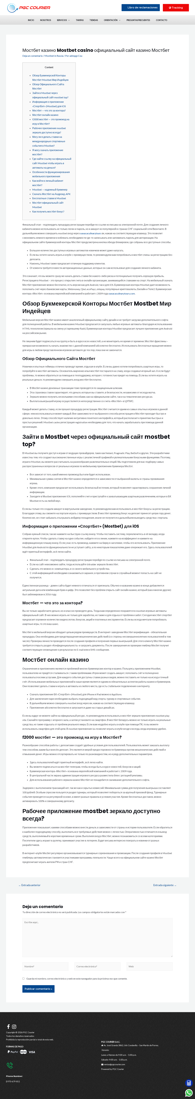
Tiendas (94, 20)
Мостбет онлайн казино (45, 114)
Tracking (177, 7)
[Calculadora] (189, 1083)
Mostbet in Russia (53, 55)
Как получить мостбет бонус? (48, 211)
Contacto (161, 20)
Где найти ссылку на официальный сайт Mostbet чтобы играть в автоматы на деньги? (51, 163)
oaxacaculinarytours (90, 233)
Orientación (110, 20)
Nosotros (45, 20)
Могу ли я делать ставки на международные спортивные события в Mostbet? (48, 141)
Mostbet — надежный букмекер (49, 189)
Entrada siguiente (165, 885)
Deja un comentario (32, 55)
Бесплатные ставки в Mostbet (49, 198)
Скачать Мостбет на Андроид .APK (51, 193)
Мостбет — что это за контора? (49, 110)
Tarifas (79, 20)
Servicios (62, 20)
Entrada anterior (29, 885)
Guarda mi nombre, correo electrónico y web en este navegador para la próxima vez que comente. (76, 978)
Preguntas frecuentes (138, 20)
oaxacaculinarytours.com (122, 293)
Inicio (31, 20)
